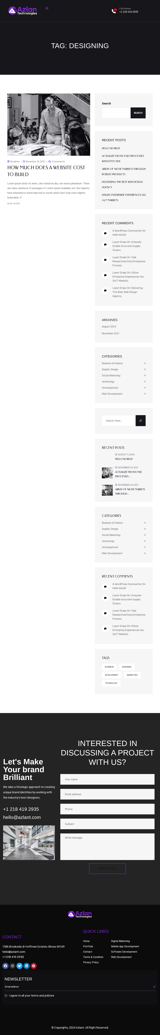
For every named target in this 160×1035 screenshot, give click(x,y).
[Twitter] (19, 966)
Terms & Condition (93, 957)
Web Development (112, 393)
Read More (13, 203)
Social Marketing (111, 375)
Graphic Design (110, 369)
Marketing (132, 675)
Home (86, 941)
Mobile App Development (125, 946)
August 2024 (109, 326)
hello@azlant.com (13, 952)
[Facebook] (5, 966)
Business (109, 667)
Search (106, 103)
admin (16, 161)
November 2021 (111, 333)
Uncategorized (110, 387)
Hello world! (111, 148)
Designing (126, 667)
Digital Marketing (120, 941)
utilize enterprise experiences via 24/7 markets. (128, 276)
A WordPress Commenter (127, 230)
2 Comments (58, 161)
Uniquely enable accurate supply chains (126, 246)
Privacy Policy (91, 962)
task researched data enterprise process (128, 261)
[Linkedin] (26, 966)
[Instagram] (12, 966)
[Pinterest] (33, 966)
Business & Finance (112, 363)
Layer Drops (119, 241)
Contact (87, 951)
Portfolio (88, 946)
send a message (107, 868)
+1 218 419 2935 (128, 11)
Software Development (124, 951)
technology (108, 381)
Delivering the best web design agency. (127, 292)
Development (111, 675)
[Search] (141, 420)
